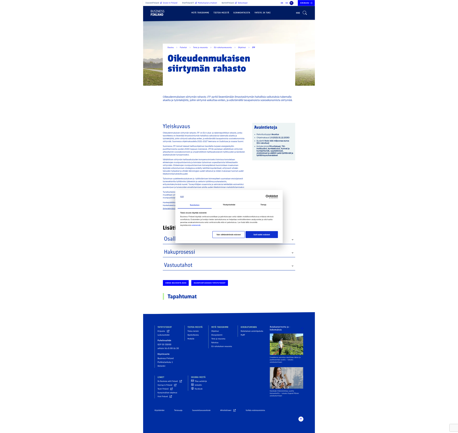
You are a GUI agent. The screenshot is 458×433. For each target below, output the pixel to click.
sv (287, 3)
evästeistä (195, 225)
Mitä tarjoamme (200, 12)
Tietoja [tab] (263, 204)
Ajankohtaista (241, 12)
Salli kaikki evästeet (261, 235)
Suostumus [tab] (195, 205)
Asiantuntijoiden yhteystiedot (210, 283)
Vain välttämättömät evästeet (228, 235)
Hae (298, 13)
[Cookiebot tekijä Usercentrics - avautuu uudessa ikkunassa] (267, 196)
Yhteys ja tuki (263, 12)
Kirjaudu (304, 3)
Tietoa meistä (221, 12)
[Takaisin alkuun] (300, 419)
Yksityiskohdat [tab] (229, 204)
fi (291, 3)
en (282, 3)
